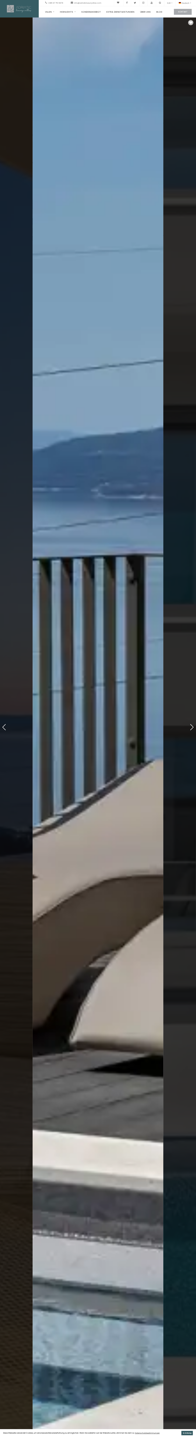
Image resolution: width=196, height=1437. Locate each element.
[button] (192, 727)
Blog (159, 11)
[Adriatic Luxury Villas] (19, 8)
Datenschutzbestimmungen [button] (147, 1433)
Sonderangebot (91, 11)
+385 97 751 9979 (55, 3)
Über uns (145, 11)
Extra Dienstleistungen (120, 11)
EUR (169, 3)
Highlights (66, 11)
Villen (48, 11)
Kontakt (182, 11)
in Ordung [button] (187, 1433)
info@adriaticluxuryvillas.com (87, 3)
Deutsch (185, 3)
